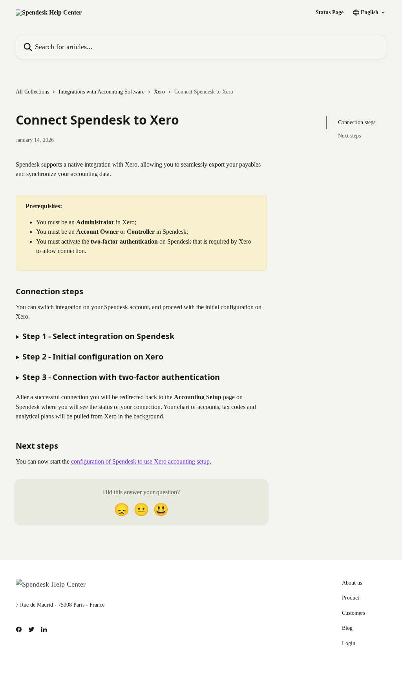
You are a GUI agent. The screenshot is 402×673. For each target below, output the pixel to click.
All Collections (32, 92)
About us (352, 583)
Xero (159, 92)
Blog (347, 628)
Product (350, 598)
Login (348, 643)
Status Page (330, 12)
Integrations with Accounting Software (101, 92)
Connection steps (356, 122)
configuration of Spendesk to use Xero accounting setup (140, 461)
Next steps (349, 136)
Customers (353, 613)
